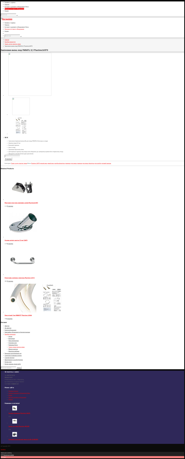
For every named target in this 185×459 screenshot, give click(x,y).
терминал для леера (71, 163)
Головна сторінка (10, 2)
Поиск (19, 368)
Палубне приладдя (10, 42)
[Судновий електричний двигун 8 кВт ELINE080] (14, 436)
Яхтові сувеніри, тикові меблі (13, 364)
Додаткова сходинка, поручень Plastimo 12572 (20, 278)
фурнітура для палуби (95, 163)
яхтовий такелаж (106, 163)
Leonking (3, 449)
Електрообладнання (10, 330)
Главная (7, 40)
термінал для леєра (82, 163)
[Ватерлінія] (6, 19)
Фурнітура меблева (13, 351)
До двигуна (8, 328)
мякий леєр (51, 163)
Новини (7, 4)
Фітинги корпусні (13, 349)
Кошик (7, 11)
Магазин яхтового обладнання (14, 9)
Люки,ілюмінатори (13, 341)
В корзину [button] (10, 206)
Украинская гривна (8, 455)
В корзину (8, 159)
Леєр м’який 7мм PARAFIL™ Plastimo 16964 (18, 315)
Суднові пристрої (9, 358)
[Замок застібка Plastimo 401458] (14, 423)
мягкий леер (43, 163)
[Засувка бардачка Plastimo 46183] (14, 410)
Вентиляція (11, 338)
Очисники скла (12, 343)
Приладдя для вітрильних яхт (13, 353)
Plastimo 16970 (35, 163)
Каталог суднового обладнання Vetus (17, 7)
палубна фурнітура (59, 163)
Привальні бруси (13, 345)
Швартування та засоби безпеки (14, 360)
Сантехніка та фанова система (13, 355)
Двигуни (7, 326)
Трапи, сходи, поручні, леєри (13, 44)
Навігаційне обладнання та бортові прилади (17, 332)
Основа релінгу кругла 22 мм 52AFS (16, 240)
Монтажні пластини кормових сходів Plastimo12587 (21, 203)
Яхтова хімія (8, 362)
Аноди (10, 336)
